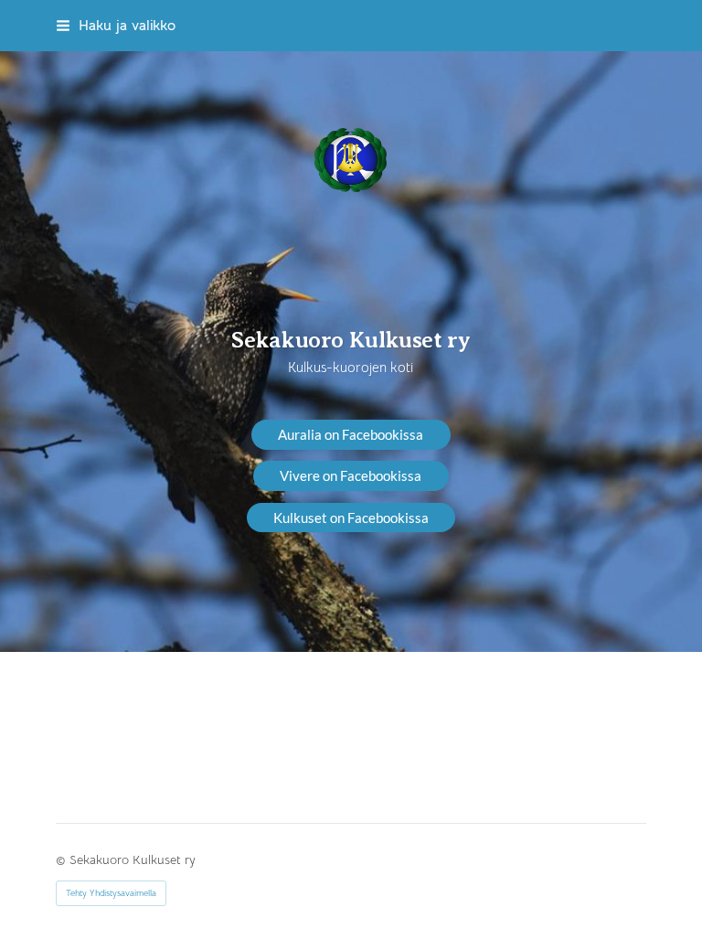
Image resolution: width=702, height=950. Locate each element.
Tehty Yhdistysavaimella (111, 893)
